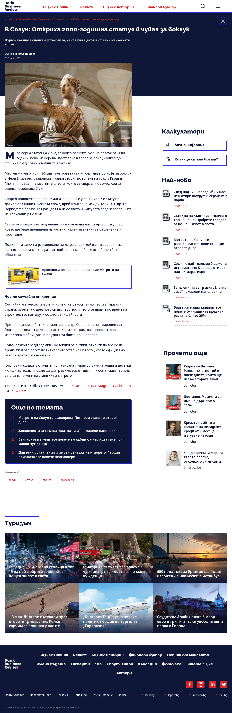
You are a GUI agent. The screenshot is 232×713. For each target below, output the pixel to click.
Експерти (80, 664)
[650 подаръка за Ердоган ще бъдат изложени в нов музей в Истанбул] (190, 558)
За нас (122, 695)
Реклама (62, 695)
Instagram (103, 386)
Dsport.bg (173, 695)
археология (67, 479)
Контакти (80, 695)
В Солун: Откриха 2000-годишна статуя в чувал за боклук (85, 19)
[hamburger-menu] (218, 6)
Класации (147, 664)
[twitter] (223, 684)
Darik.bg (149, 695)
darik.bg (190, 385)
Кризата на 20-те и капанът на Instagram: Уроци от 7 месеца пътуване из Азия (202, 429)
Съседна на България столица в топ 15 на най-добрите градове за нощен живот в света (42, 571)
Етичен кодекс (103, 695)
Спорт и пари (120, 664)
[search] (203, 6)
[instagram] (200, 684)
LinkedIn (124, 386)
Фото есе (171, 664)
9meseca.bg (192, 467)
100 (98, 664)
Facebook (81, 386)
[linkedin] (212, 684)
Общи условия (14, 695)
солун (12, 479)
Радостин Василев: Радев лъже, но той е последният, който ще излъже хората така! (203, 372)
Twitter (19, 391)
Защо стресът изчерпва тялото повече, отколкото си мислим (203, 457)
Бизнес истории (118, 7)
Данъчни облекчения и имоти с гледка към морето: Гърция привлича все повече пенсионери (69, 454)
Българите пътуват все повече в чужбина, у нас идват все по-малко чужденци (115, 571)
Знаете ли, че (199, 664)
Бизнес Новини (57, 7)
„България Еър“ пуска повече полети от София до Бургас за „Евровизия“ (110, 621)
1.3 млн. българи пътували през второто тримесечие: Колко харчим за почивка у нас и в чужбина (38, 623)
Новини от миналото (188, 655)
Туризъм (44, 19)
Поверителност (40, 695)
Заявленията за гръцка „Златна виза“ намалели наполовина (69, 431)
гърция (47, 479)
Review (86, 7)
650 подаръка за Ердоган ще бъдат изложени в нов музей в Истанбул (189, 573)
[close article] (223, 21)
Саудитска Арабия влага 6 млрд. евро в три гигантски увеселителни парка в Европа (190, 621)
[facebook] (189, 684)
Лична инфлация (189, 145)
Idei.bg (223, 695)
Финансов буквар (160, 7)
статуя (29, 479)
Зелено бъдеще (50, 664)
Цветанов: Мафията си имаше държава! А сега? (203, 400)
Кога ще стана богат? (196, 159)
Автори (124, 673)
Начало (11, 19)
